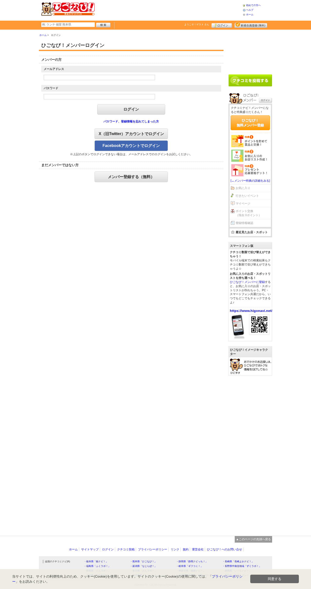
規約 (186, 549)
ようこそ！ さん (196, 24)
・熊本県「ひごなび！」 (143, 561)
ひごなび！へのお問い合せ (224, 549)
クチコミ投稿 (126, 549)
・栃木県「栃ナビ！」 (96, 561)
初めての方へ (253, 5)
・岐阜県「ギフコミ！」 (189, 566)
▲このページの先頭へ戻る (253, 539)
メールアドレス (54, 69)
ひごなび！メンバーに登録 (247, 282)
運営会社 (198, 549)
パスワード (51, 88)
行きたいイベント (247, 195)
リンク (175, 549)
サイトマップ (90, 549)
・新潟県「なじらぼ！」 (143, 566)
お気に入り (243, 188)
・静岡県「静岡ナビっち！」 (192, 561)
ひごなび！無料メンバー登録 (250, 122)
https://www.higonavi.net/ (251, 311)
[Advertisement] (168, 9)
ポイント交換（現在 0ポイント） (248, 213)
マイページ (243, 203)
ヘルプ (249, 10)
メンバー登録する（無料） (131, 177)
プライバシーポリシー (152, 549)
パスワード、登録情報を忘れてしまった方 (131, 121)
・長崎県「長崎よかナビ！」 (238, 561)
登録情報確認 (244, 223)
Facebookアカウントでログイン (131, 146)
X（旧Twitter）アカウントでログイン (131, 134)
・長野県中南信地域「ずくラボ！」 (241, 566)
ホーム (249, 14)
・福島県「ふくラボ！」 (97, 566)
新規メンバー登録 (250, 25)
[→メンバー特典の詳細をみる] (250, 180)
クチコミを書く (250, 80)
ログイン (221, 25)
